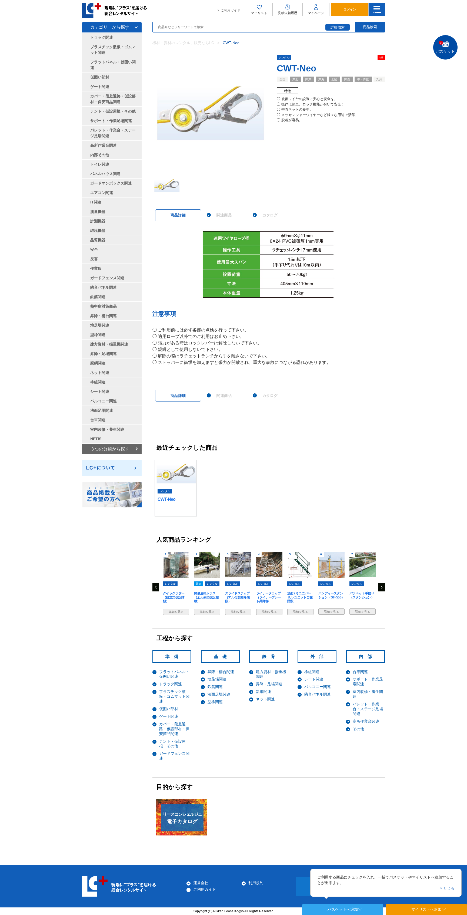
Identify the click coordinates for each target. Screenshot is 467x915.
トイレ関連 (99, 164)
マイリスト (259, 13)
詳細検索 (338, 27)
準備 (174, 656)
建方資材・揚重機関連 (109, 344)
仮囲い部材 (168, 709)
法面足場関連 (219, 694)
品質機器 (97, 240)
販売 (198, 583)
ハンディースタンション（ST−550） (331, 595)
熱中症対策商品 (103, 306)
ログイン (349, 9)
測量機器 (97, 211)
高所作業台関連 (366, 721)
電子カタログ (182, 818)
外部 (319, 656)
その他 (358, 729)
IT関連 (95, 202)
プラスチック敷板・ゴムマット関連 (174, 696)
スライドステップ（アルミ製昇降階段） (237, 597)
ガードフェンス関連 (107, 278)
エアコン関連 (101, 192)
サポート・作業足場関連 (111, 121)
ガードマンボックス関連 (111, 183)
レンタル (284, 57)
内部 (367, 656)
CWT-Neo (166, 499)
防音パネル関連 (317, 694)
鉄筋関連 (215, 686)
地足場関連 (217, 679)
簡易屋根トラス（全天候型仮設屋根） (206, 597)
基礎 (222, 656)
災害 (94, 259)
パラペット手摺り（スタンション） (361, 595)
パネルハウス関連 (105, 174)
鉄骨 (270, 656)
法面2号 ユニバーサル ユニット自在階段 (300, 597)
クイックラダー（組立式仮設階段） (174, 597)
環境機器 (97, 230)
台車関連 (360, 672)
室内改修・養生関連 (107, 429)
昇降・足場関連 (269, 684)
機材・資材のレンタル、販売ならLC (183, 43)
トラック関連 (170, 684)
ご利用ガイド (230, 10)
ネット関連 (265, 699)
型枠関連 (215, 702)
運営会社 (200, 883)
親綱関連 (263, 691)
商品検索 (370, 27)
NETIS (95, 439)
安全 (94, 249)
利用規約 (255, 883)
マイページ (316, 13)
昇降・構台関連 (221, 672)
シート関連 (313, 679)
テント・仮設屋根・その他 (172, 743)
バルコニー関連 (317, 686)
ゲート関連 (168, 716)
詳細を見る (176, 611)
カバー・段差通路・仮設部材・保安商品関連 (174, 729)
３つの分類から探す (109, 449)
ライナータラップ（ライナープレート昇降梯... (268, 597)
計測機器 (97, 221)
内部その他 (99, 155)
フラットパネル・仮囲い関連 (174, 674)
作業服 (96, 268)
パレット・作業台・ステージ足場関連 (368, 709)
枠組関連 (311, 672)
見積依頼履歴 (287, 13)
